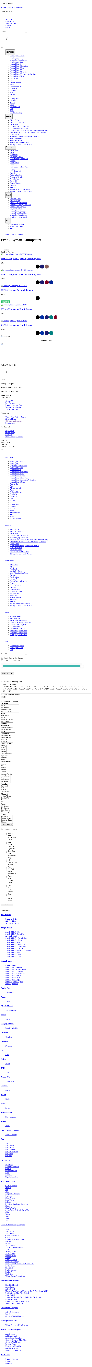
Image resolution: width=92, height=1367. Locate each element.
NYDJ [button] (3, 1095)
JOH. (7, 1072)
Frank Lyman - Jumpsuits (14, 234)
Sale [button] (2, 1139)
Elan (7, 1055)
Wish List (8, 19)
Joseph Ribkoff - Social (13, 954)
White (10, 901)
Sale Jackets (9, 1148)
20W (23, 689)
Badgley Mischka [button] (7, 1024)
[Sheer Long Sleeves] (8, 812)
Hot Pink (11, 869)
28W (47, 689)
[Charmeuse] (5, 766)
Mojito (10, 835)
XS (72, 689)
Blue (9, 853)
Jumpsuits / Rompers (12, 1194)
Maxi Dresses (10, 1198)
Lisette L (8, 1090)
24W (35, 689)
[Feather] (5, 770)
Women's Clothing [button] (8, 1181)
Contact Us (9, 401)
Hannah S (8, 1243)
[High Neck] (6, 790)
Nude (10, 887)
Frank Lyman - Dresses (13, 967)
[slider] (82, 666)
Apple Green (12, 837)
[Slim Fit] (6, 802)
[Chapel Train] (6, 780)
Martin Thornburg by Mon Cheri (17, 1301)
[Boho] (7, 718)
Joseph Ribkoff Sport (12, 952)
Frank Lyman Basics (12, 978)
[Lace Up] (7, 740)
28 (74, 687)
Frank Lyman (10, 965)
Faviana (8, 1241)
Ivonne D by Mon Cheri (14, 1350)
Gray (9, 896)
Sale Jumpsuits (10, 1150)
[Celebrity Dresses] (8, 728)
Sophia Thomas (10, 1270)
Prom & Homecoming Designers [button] (13, 1225)
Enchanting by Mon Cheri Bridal (17, 1293)
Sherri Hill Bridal (11, 1285)
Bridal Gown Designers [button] (10, 1280)
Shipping (8, 1363)
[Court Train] (6, 782)
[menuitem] (48, 19)
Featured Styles (11, 919)
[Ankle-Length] (6, 776)
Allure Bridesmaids (12, 1312)
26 (69, 687)
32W (60, 689)
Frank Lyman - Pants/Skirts (15, 973)
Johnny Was (9, 1081)
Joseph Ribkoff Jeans (12, 942)
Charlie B (8, 1037)
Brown (10, 892)
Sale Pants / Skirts (11, 1152)
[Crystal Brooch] (6, 762)
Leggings (8, 1196)
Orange (10, 880)
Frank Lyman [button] (6, 961)
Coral (10, 883)
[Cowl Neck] (6, 786)
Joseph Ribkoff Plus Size (14, 948)
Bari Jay (8, 1314)
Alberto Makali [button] (7, 1006)
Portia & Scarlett (11, 1260)
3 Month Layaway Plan (13, 405)
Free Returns (9, 403)
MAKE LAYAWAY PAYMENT (12, 7)
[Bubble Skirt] (8, 726)
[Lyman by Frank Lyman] (17, 254)
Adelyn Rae (9, 992)
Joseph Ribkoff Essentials (14, 934)
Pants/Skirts (9, 1200)
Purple (10, 858)
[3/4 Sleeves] (8, 808)
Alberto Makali (10, 1010)
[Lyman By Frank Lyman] (14, 286)
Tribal (7, 1126)
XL (4, 691)
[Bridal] (10, 706)
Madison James (10, 1256)
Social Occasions (11, 1348)
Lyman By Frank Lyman (14, 982)
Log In (7, 27)
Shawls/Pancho (10, 1208)
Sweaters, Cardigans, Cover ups (16, 1204)
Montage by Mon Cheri (13, 1346)
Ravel (7, 1108)
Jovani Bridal (10, 1295)
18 (52, 687)
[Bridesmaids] (10, 707)
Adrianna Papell (11, 1336)
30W (54, 689)
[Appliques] (6, 756)
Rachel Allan (10, 1266)
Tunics (7, 1218)
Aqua (10, 844)
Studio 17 (8, 1272)
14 (43, 687)
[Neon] (4, 750)
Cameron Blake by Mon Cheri (16, 1340)
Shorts (7, 1206)
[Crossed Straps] (7, 738)
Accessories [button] (5, 1160)
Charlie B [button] (4, 1033)
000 (6, 687)
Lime (9, 842)
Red (9, 878)
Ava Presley (9, 1233)
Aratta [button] (3, 1015)
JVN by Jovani (10, 1252)
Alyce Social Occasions (13, 1338)
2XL (9, 691)
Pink (9, 867)
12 (38, 687)
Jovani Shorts (10, 1254)
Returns (8, 1361)
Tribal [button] (3, 1121)
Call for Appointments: (13, 421)
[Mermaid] (6, 800)
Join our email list (11, 409)
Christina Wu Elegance (13, 1342)
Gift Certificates (11, 921)
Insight (7, 1064)
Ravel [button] (3, 1104)
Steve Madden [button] (6, 1112)
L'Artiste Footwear (12, 1167)
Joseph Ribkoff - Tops (13, 956)
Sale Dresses (9, 1145)
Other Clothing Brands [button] (10, 1130)
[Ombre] (4, 752)
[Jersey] (5, 772)
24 (65, 687)
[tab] (48, 457)
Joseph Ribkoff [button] (6, 928)
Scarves (8, 1169)
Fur (6, 1190)
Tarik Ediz (9, 1274)
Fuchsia (10, 871)
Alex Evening (10, 1334)
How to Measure (11, 419)
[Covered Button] (7, 736)
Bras (7, 1173)
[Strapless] (6, 822)
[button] (10, 52)
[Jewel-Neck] (6, 792)
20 (56, 687)
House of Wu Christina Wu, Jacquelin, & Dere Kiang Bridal (26, 1291)
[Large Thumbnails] (4, 246)
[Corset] (8, 731)
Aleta (7, 1229)
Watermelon (12, 874)
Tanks (7, 1214)
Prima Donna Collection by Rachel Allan (19, 1264)
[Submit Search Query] (26, 654)
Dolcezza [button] (4, 1041)
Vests (7, 1220)
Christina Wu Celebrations (14, 1316)
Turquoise (11, 846)
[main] (46, 286)
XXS (66, 689)
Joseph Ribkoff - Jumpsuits (15, 944)
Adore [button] (3, 997)
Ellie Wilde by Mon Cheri (14, 1239)
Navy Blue (11, 856)
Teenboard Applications (13, 407)
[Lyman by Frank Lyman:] (17, 270)
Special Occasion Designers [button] (11, 1329)
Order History (10, 433)
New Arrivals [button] (6, 915)
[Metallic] (4, 748)
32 (83, 687)
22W (29, 689)
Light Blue (11, 849)
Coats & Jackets (11, 1186)
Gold (9, 889)
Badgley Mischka (11, 1028)
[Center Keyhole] (8, 730)
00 (11, 687)
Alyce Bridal (9, 1287)
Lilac (9, 860)
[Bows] (6, 760)
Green (10, 840)
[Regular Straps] (6, 818)
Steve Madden (10, 1117)
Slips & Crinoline (11, 1177)
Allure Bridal (10, 1289)
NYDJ (7, 1099)
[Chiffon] (5, 768)
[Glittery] (4, 746)
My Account (9, 21)
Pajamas (8, 1202)
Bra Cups (8, 1175)
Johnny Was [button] (5, 1077)
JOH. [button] (3, 1068)
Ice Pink (11, 865)
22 (60, 687)
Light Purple (12, 862)
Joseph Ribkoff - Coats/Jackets (16, 938)
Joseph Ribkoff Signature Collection (18, 950)
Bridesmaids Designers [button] (9, 1308)
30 (78, 687)
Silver (10, 898)
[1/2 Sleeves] (8, 806)
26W (41, 689)
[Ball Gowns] (7, 716)
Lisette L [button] (4, 1086)
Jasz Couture (9, 1245)
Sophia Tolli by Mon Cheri (14, 1303)
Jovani (7, 1250)
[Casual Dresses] (10, 709)
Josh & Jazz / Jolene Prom (14, 1247)
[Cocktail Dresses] (10, 711)
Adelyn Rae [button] (5, 988)
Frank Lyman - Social (13, 976)
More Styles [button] (5, 1355)
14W (4, 689)
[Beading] (6, 758)
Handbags (9, 1165)
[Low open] (7, 742)
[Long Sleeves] (8, 810)
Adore (7, 1001)
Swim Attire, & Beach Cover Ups (17, 1210)
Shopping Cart (10, 23)
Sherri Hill (9, 1268)
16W (10, 689)
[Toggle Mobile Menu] (2, 449)
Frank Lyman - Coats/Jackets (15, 969)
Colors (7, 1237)
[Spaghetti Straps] (6, 820)
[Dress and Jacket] (7, 719)
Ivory (10, 885)
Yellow (10, 833)
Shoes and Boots (11, 1171)
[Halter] (6, 788)
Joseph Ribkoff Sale (12, 932)
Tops (7, 1216)
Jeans (7, 1192)
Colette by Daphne (12, 1235)
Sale (6, 1143)
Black (10, 894)
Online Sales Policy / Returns (15, 417)
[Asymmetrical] (6, 778)
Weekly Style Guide (12, 923)
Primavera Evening (12, 1262)
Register (8, 25)
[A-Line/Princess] (6, 796)
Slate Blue (11, 851)
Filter (6, 250)
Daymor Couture (11, 1344)
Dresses (8, 1188)
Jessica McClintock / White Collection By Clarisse (23, 1297)
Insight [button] (3, 1059)
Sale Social (9, 1154)
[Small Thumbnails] (2, 246)
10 (34, 687)
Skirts (7, 1212)
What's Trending (11, 1135)
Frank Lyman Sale (11, 984)
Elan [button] (2, 1050)
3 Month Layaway (12, 1359)
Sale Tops (8, 1156)
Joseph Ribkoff (11, 936)
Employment (9, 423)
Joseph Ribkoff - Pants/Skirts (15, 946)
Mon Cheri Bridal (11, 1299)
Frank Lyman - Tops (12, 980)
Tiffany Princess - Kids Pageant (16, 1325)
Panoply (8, 1258)
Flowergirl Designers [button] (9, 1321)
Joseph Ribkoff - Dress (13, 940)
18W (17, 689)
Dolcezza (8, 1046)
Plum (9, 876)
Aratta (7, 1019)
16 (47, 687)
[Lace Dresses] (7, 721)
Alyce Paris (9, 1231)
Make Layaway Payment (14, 437)
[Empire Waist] (6, 798)
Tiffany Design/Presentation (15, 1276)
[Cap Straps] (6, 816)
